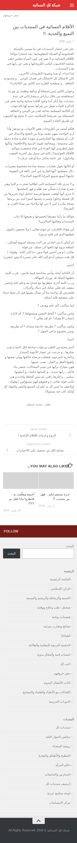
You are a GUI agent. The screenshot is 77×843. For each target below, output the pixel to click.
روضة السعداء (61, 746)
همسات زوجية (61, 617)
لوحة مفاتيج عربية (58, 793)
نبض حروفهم (10, 15)
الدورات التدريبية (59, 701)
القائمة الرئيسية (60, 579)
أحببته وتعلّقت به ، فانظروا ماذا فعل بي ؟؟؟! (21, 499)
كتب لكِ (65, 664)
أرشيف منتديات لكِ (58, 784)
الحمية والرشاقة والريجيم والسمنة (48, 598)
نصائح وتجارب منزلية (57, 626)
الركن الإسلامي (60, 588)
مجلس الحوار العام (58, 736)
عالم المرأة (63, 765)
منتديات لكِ (63, 727)
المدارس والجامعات (57, 774)
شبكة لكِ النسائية (46, 5)
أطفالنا (65, 635)
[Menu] (72, 5)
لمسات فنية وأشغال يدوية (53, 654)
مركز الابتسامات (59, 802)
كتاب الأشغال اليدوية (57, 682)
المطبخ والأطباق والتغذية (54, 755)
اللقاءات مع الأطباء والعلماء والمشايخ (46, 692)
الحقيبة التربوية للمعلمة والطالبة (49, 645)
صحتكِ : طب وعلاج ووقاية (53, 607)
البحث (70, 546)
